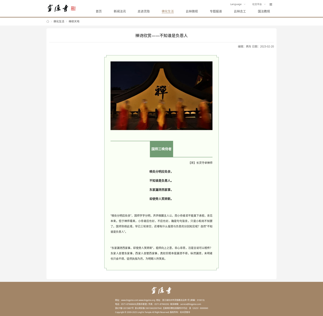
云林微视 (192, 11)
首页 (99, 11)
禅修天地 (74, 21)
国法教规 (264, 11)
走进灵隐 (144, 11)
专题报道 (216, 11)
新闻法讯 (120, 11)
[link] (47, 21)
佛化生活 (168, 11)
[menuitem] (238, 4)
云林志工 (240, 11)
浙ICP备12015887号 (124, 308)
